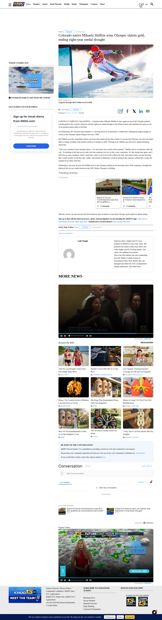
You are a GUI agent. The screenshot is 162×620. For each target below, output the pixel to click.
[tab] (65, 482)
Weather (36, 4)
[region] (105, 494)
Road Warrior (56, 4)
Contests (94, 4)
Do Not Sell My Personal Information (61, 603)
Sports (45, 4)
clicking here (140, 453)
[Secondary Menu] (12, 4)
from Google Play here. (121, 222)
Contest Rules (52, 605)
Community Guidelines (54, 591)
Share (102, 4)
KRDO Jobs (69, 591)
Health (66, 4)
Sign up (149, 466)
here (103, 457)
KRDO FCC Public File (55, 597)
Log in (143, 466)
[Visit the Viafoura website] (148, 523)
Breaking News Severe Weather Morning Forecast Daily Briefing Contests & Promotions (92, 603)
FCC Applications (53, 594)
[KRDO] (19, 4)
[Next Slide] (151, 194)
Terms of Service (52, 588)
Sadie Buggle (65, 109)
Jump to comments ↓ (66, 233)
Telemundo (83, 4)
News (28, 4)
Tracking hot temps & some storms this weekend (30, 98)
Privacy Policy (65, 588)
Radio (74, 4)
